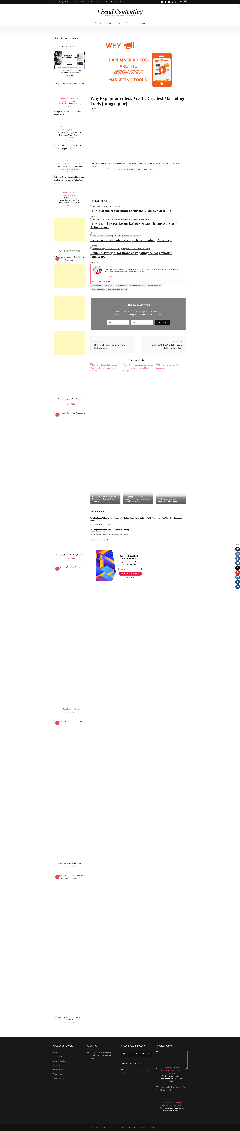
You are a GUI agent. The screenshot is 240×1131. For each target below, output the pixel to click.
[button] (129, 557)
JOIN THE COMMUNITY (130, 574)
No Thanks (130, 578)
